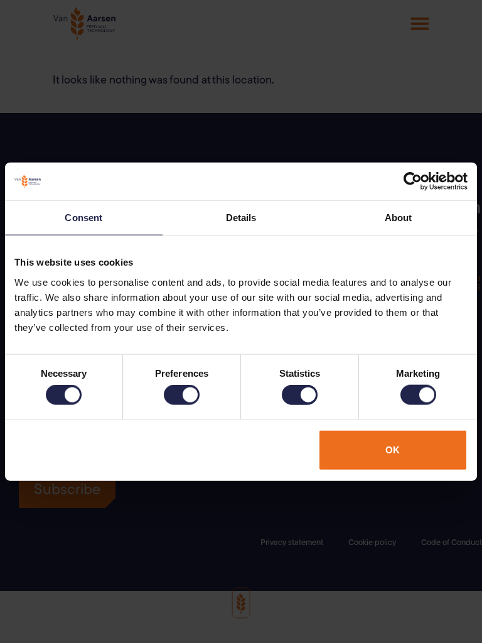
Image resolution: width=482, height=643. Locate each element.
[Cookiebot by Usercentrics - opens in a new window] (413, 181)
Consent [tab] (83, 217)
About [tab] (398, 217)
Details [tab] (241, 217)
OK (392, 449)
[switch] (182, 395)
